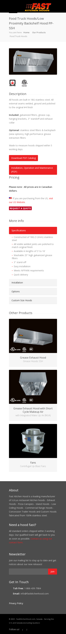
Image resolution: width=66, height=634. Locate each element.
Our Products (39, 32)
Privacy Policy (16, 603)
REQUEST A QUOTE (20, 208)
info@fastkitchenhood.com (35, 593)
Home (26, 32)
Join (52, 571)
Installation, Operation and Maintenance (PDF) (32, 169)
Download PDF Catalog (23, 157)
